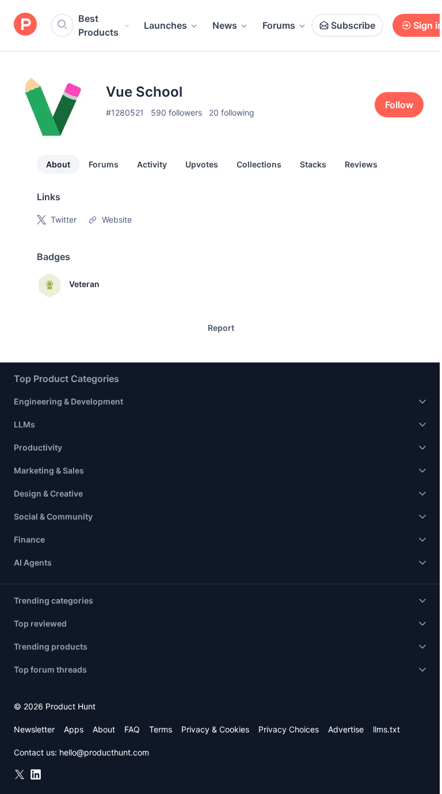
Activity (152, 164)
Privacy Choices (288, 729)
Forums (278, 25)
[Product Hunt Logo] (25, 25)
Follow (399, 104)
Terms (160, 729)
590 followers (176, 112)
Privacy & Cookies (215, 729)
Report (221, 328)
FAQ (132, 729)
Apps (73, 729)
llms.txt (386, 729)
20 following (231, 112)
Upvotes (201, 164)
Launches (165, 25)
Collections (259, 164)
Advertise (346, 729)
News (224, 25)
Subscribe (353, 25)
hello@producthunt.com (104, 752)
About (58, 164)
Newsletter (34, 729)
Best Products (98, 25)
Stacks (313, 164)
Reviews (361, 164)
